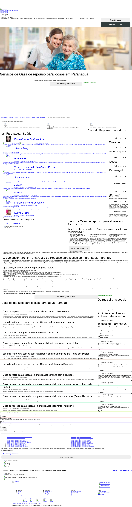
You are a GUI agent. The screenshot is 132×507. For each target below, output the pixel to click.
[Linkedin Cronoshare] (104, 487)
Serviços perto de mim (76, 491)
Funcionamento (74, 492)
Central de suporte (102, 491)
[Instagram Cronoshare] (104, 482)
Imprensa (20, 494)
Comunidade (20, 495)
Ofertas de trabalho (49, 493)
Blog (19, 493)
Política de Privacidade (31, 503)
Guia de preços (74, 495)
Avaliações (73, 493)
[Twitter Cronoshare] (104, 485)
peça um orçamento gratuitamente (10, 10)
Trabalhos (47, 492)
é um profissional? (4, 11)
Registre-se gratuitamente (11, 454)
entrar (1, 10)
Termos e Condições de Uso (18, 503)
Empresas (47, 495)
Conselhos (47, 494)
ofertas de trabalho (4, 12)
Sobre (19, 492)
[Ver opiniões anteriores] (1, 429)
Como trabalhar (48, 491)
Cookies (38, 503)
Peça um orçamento (107, 310)
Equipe (19, 491)
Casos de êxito (74, 494)
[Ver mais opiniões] (5, 429)
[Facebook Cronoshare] (104, 484)
